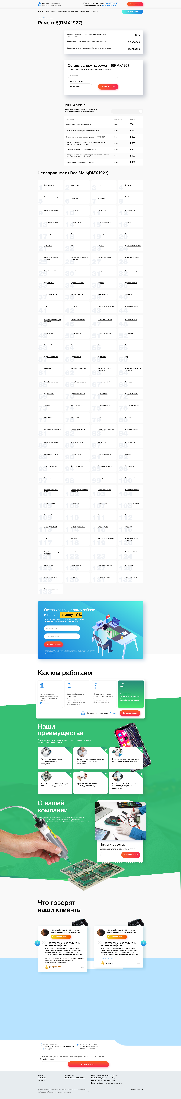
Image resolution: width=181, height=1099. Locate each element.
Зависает (128, 222)
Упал (99, 185)
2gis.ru (82, 967)
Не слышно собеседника (52, 197)
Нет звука (128, 185)
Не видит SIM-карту (104, 222)
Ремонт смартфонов (98, 1075)
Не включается (49, 185)
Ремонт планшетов (98, 1080)
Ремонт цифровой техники (100, 1083)
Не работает (102, 210)
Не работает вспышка (51, 210)
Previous (37, 943)
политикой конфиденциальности (76, 1089)
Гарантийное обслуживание (68, 11)
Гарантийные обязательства (74, 1078)
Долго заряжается (50, 234)
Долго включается (77, 234)
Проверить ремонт (132, 11)
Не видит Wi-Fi (76, 222)
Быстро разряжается (105, 234)
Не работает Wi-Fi (77, 210)
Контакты (95, 11)
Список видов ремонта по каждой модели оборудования (54, 1092)
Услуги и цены (51, 11)
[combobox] (127, 111)
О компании (85, 11)
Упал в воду (75, 185)
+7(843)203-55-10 (111, 3)
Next (143, 943)
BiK (142, 1089)
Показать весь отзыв (107, 958)
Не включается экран (51, 222)
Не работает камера (131, 197)
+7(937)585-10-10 (109, 5)
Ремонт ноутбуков (98, 1078)
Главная (40, 11)
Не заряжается (130, 210)
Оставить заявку (108, 86)
